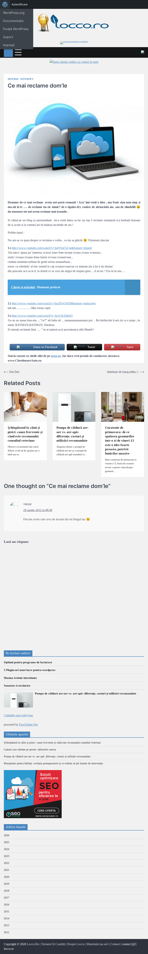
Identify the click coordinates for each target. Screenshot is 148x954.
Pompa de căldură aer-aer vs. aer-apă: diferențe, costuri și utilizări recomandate (72, 434)
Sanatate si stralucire (17, 685)
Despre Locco (75, 944)
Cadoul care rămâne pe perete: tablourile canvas (30, 749)
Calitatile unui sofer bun (18, 715)
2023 (6, 856)
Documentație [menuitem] (13, 21)
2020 (6, 876)
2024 (6, 849)
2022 (6, 863)
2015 (6, 911)
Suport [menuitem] (8, 37)
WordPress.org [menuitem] (13, 13)
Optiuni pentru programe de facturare (28, 662)
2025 (6, 842)
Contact (115, 944)
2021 (6, 870)
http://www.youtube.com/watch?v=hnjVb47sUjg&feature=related (52, 248)
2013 (6, 925)
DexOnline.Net (28, 724)
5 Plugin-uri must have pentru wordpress (29, 670)
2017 (6, 897)
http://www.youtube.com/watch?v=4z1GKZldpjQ (42, 315)
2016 (6, 904)
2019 (6, 883)
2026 (6, 835)
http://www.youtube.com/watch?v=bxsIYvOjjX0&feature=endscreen (54, 303)
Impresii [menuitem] (8, 45)
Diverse (13, 79)
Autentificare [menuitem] (20, 4)
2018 (6, 890)
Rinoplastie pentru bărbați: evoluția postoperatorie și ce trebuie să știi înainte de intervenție (53, 763)
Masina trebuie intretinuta (20, 677)
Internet (27, 79)
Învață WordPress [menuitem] (16, 29)
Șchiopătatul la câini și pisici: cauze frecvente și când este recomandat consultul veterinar (25, 434)
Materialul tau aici (97, 944)
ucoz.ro (56, 356)
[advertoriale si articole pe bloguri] (33, 817)
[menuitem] (5, 4)
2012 (6, 932)
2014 (6, 918)
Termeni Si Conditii (53, 944)
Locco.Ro (33, 944)
